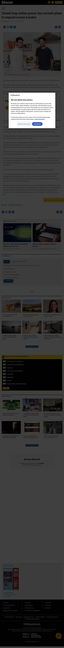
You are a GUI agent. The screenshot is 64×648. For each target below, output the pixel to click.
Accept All (37, 124)
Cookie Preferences (24, 124)
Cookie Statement (39, 119)
